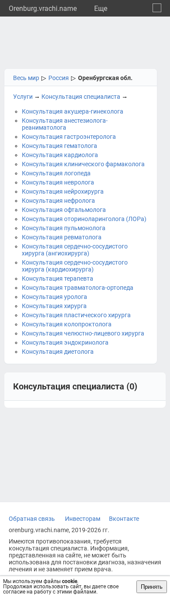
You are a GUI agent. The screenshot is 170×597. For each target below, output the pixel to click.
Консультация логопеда (56, 173)
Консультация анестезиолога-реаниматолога (65, 124)
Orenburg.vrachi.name (43, 8)
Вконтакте (124, 518)
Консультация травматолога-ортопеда (77, 287)
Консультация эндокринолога (65, 342)
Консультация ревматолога (62, 237)
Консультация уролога (54, 296)
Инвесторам (82, 518)
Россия (58, 77)
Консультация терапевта (57, 278)
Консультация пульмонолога (63, 228)
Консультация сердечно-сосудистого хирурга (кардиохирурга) (75, 266)
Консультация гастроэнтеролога (69, 136)
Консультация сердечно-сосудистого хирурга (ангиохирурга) (75, 250)
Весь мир (26, 77)
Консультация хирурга (54, 305)
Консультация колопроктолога (67, 324)
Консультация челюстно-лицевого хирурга (83, 333)
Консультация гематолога (59, 145)
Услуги (23, 96)
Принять (152, 587)
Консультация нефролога (58, 200)
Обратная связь (32, 518)
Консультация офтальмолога (64, 209)
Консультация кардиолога (60, 154)
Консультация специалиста (80, 96)
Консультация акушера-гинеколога (72, 111)
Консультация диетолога (58, 351)
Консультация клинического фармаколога (83, 164)
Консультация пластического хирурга (76, 315)
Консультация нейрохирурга (63, 191)
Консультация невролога (58, 182)
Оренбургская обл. (105, 77)
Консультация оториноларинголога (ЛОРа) (84, 218)
